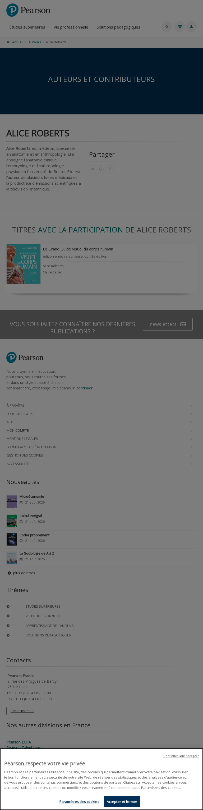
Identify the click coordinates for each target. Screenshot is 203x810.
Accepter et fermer (122, 801)
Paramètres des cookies (79, 801)
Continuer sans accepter (181, 756)
